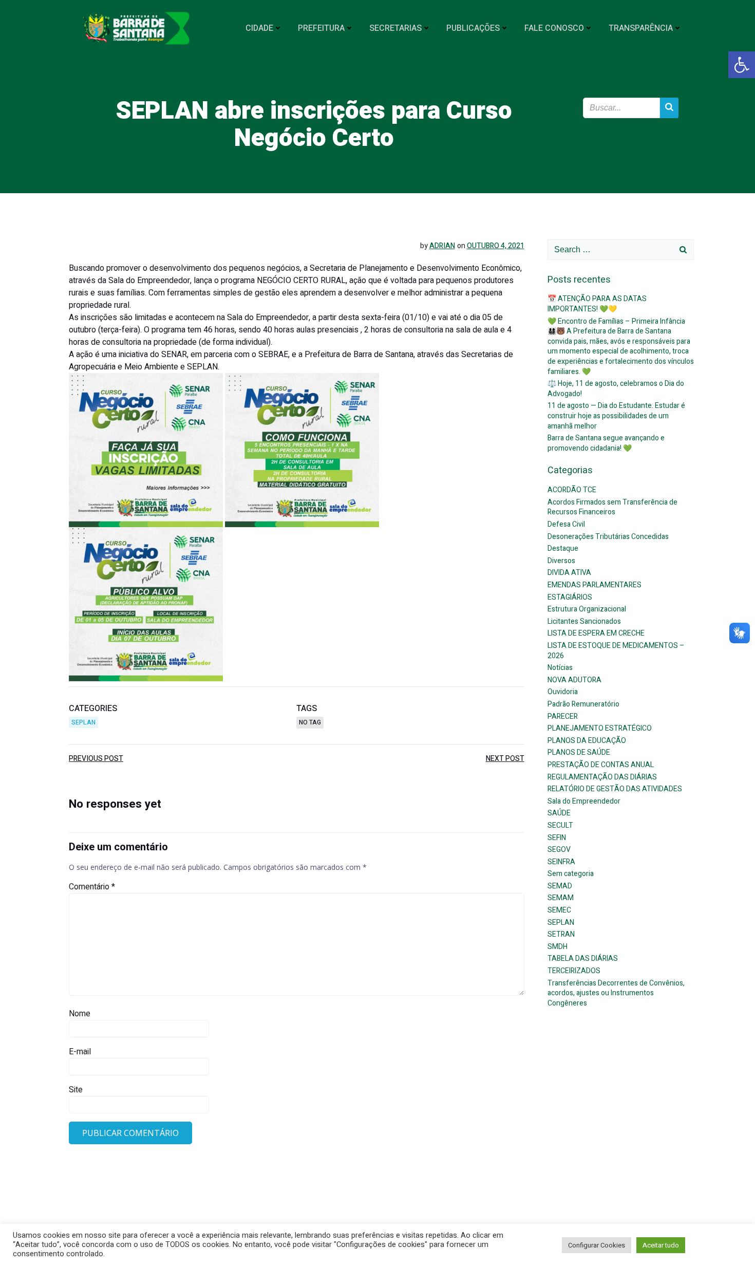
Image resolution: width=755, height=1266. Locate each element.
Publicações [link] (473, 28)
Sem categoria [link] (571, 873)
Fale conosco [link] (554, 28)
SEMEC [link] (559, 910)
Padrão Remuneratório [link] (583, 704)
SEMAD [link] (560, 886)
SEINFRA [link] (561, 862)
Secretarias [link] (395, 28)
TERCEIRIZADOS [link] (574, 970)
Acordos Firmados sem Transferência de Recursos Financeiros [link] (612, 507)
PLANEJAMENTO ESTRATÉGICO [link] (600, 728)
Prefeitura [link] (321, 28)
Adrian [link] (442, 245)
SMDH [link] (558, 946)
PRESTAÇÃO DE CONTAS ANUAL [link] (601, 764)
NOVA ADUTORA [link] (574, 680)
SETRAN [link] (561, 934)
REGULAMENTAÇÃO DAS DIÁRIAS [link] (602, 777)
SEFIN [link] (557, 837)
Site (76, 1090)
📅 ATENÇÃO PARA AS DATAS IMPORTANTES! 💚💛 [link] (597, 303)
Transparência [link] (641, 28)
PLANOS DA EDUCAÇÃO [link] (587, 740)
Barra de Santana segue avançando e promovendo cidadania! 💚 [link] (606, 443)
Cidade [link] (259, 28)
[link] (741, 64)
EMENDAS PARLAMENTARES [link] (594, 585)
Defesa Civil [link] (566, 524)
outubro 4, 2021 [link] (495, 245)
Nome (79, 1014)
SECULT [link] (560, 825)
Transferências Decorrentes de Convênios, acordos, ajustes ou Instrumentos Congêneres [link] (616, 993)
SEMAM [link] (561, 897)
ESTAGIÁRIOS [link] (570, 597)
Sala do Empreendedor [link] (584, 801)
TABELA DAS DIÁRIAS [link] (583, 958)
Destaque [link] (563, 548)
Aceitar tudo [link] (661, 1245)
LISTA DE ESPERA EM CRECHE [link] (596, 633)
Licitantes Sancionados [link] (584, 621)
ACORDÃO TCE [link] (572, 490)
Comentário (92, 887)
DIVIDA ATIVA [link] (569, 572)
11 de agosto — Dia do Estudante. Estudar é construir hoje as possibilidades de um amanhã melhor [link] (616, 415)
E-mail (80, 1052)
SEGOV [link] (559, 849)
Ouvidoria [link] (563, 691)
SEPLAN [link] (83, 722)
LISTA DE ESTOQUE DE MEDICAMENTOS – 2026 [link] (616, 650)
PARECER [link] (563, 716)
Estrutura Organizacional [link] (587, 609)
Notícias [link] (560, 667)
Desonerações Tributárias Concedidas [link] (608, 536)
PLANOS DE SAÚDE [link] (579, 752)
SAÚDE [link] (559, 813)
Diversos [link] (561, 560)
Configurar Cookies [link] (596, 1245)
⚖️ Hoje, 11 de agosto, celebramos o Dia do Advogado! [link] (616, 388)
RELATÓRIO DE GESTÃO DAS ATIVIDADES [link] (615, 789)
